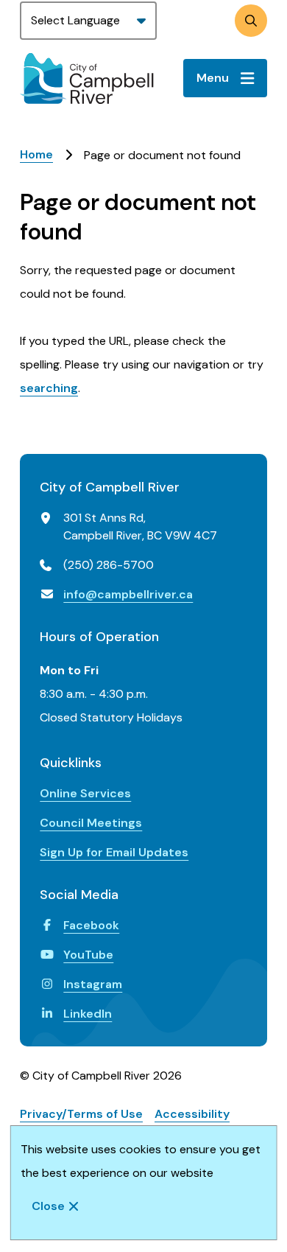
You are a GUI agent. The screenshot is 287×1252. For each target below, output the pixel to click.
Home (36, 154)
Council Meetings (91, 822)
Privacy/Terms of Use (81, 1114)
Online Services (85, 793)
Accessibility (192, 1114)
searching (49, 388)
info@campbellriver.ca (128, 594)
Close (48, 1206)
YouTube (88, 954)
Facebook (91, 925)
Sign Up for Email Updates (114, 852)
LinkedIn (87, 1013)
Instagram (92, 984)
